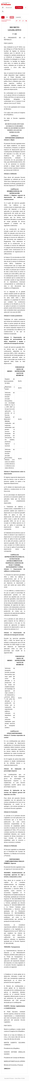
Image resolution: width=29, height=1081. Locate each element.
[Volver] (3, 17)
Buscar (20, 7)
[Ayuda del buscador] (2, 7)
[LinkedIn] (26, 20)
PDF (7, 17)
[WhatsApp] (23, 20)
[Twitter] (16, 20)
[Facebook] (19, 20)
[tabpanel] (14, 548)
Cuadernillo (18, 17)
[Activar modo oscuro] (2, 11)
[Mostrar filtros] (26, 7)
